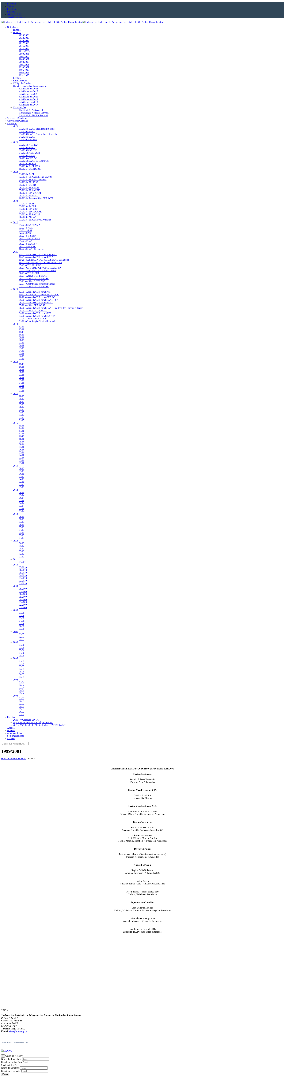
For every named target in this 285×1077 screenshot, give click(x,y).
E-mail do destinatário (11, 1062)
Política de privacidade (20, 1042)
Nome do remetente (10, 1068)
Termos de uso (6, 1042)
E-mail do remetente (10, 1071)
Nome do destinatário (11, 1059)
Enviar (5, 1074)
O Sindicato (12, 758)
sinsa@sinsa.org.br (18, 1031)
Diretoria (22, 758)
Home (4, 758)
